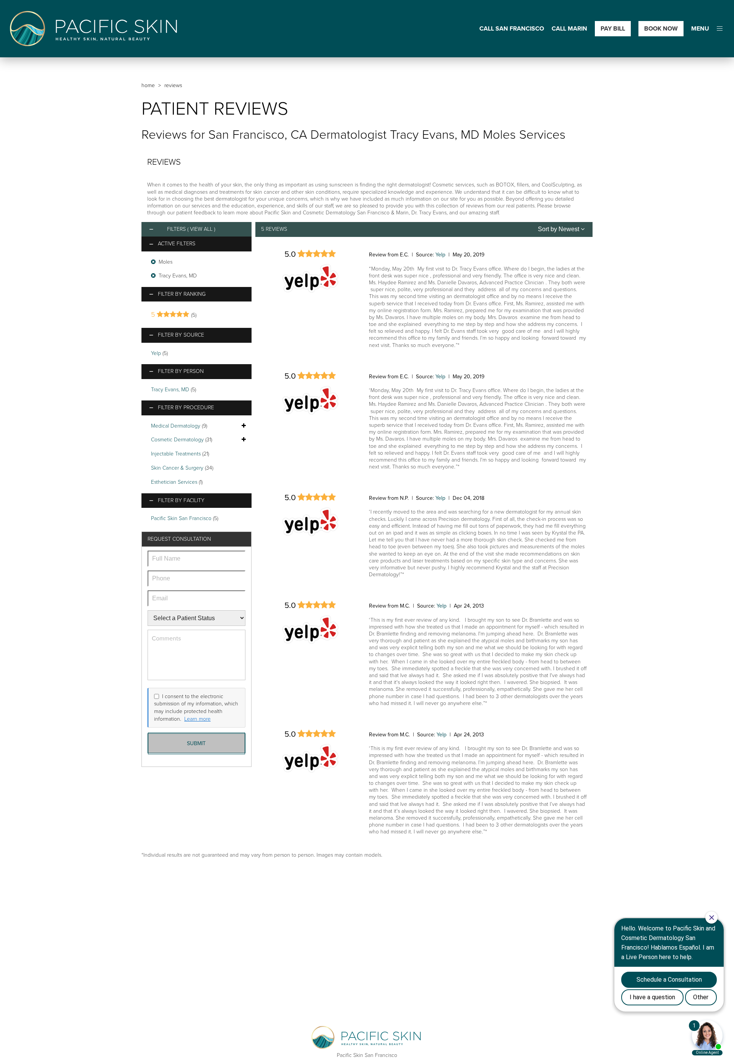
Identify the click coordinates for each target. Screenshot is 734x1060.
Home (148, 85)
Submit (196, 743)
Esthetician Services (174, 482)
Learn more (197, 719)
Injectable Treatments (176, 454)
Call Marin (569, 29)
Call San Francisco (511, 29)
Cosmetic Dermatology (177, 440)
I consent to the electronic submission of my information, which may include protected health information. (196, 707)
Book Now (661, 28)
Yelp (156, 353)
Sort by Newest (559, 229)
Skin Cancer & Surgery (177, 468)
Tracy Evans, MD (170, 390)
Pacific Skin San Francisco (181, 518)
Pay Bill (613, 28)
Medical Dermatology (175, 426)
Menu (700, 29)
